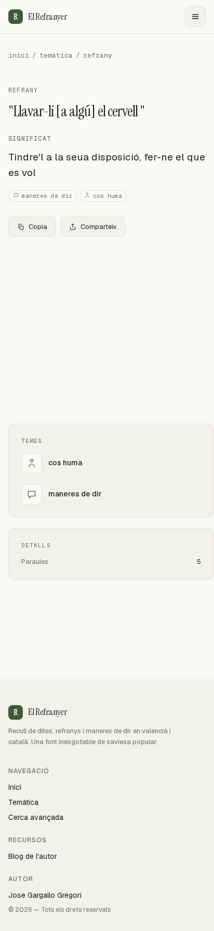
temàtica (56, 55)
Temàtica (23, 802)
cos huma (107, 195)
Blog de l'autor (32, 856)
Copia (38, 226)
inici (18, 55)
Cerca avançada (35, 817)
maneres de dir (47, 195)
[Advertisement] (107, 330)
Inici (14, 787)
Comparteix (99, 226)
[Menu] (195, 16)
